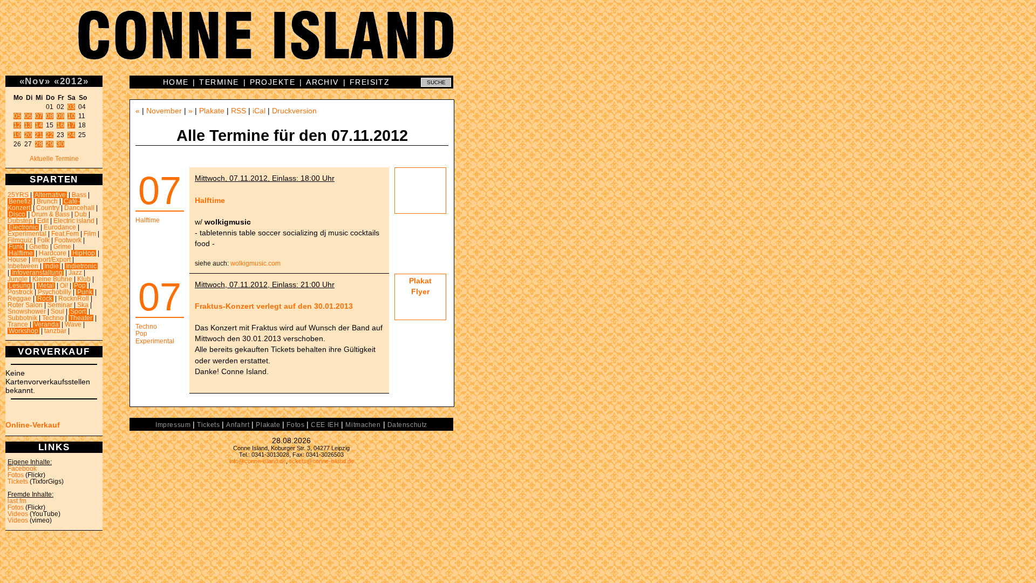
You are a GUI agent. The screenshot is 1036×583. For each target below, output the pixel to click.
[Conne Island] (518, 43)
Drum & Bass (50, 214)
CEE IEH (325, 425)
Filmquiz (20, 240)
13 (28, 125)
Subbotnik (22, 318)
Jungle (18, 279)
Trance (18, 324)
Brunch (47, 201)
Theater (81, 318)
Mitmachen (362, 425)
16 (60, 125)
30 (60, 144)
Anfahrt (237, 425)
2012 (71, 81)
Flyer (420, 291)
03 (71, 107)
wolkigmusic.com (255, 263)
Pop (80, 285)
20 (28, 135)
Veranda (46, 324)
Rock (44, 298)
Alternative (50, 195)
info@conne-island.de (257, 461)
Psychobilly (54, 292)
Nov (34, 81)
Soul (57, 311)
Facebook (22, 468)
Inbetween (23, 266)
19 (17, 135)
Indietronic (81, 266)
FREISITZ (370, 82)
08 (49, 116)
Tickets (18, 481)
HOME (176, 82)
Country (47, 208)
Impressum (172, 425)
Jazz (75, 272)
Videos (18, 514)
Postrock (20, 292)
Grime (62, 246)
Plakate (211, 110)
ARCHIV (322, 82)
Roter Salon (25, 305)
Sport (78, 311)
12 (17, 125)
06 (28, 116)
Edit (43, 221)
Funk (16, 246)
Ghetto (39, 246)
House (17, 259)
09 (60, 116)
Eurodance (60, 227)
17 (71, 125)
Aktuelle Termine (54, 158)
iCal (259, 110)
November (164, 110)
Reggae (19, 298)
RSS (238, 110)
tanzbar (55, 331)
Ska (82, 305)
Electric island (73, 221)
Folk (43, 240)
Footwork (67, 240)
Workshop (23, 331)
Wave (73, 324)
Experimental (27, 234)
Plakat (420, 280)
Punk (84, 292)
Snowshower (27, 311)
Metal (46, 285)
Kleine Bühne (52, 279)
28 (39, 144)
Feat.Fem (65, 234)
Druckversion (294, 110)
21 (39, 135)
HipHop (83, 253)
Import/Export (51, 259)
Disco (17, 214)
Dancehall (79, 208)
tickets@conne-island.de (321, 461)
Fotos (16, 475)
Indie (51, 266)
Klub (84, 279)
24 (71, 135)
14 (39, 125)
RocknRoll (73, 298)
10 (71, 116)
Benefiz (20, 201)
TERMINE (218, 82)
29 (49, 144)
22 (49, 135)
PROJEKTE (273, 82)
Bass (79, 195)
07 (39, 116)
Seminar (59, 305)
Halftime (21, 253)
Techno (53, 318)
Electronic (23, 227)
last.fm (17, 501)
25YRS (18, 195)
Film (90, 234)
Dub (80, 214)
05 (17, 116)
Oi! (64, 285)
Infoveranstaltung (37, 272)
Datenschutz (407, 425)
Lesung (20, 285)
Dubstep (20, 221)
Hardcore (52, 253)
